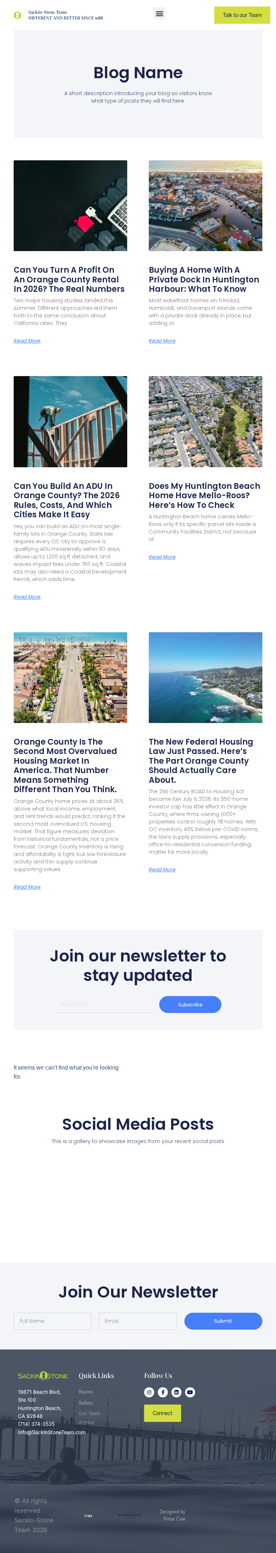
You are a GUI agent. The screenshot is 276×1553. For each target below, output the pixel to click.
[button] (159, 13)
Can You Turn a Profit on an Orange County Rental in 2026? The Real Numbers (69, 279)
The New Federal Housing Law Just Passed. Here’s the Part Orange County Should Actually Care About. (201, 761)
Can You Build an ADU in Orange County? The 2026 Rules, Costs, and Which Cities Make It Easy (67, 500)
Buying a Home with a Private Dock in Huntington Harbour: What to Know (204, 279)
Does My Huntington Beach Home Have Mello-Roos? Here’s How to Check (204, 496)
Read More (27, 340)
